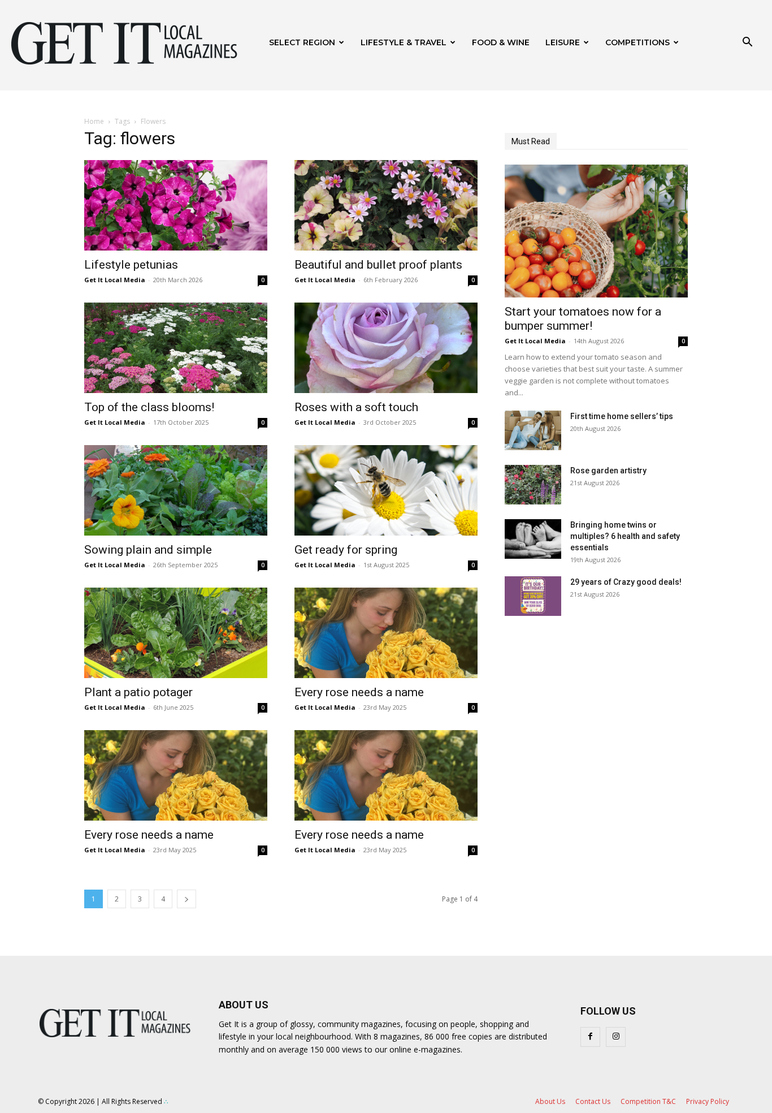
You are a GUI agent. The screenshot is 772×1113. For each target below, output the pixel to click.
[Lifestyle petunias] (175, 205)
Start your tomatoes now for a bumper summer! (583, 319)
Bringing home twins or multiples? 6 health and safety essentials (625, 536)
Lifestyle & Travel (403, 42)
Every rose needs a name (359, 692)
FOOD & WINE (501, 42)
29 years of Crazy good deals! (626, 581)
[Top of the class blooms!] (175, 348)
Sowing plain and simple (148, 549)
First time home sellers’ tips (621, 416)
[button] (747, 43)
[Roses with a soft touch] (386, 348)
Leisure (562, 42)
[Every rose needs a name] (386, 633)
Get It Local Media (114, 279)
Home (94, 121)
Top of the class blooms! (149, 407)
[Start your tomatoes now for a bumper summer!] (596, 231)
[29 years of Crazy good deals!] (533, 596)
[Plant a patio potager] (175, 633)
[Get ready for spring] (386, 490)
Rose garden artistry (608, 470)
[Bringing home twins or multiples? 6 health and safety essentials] (533, 539)
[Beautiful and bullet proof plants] (386, 205)
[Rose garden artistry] (533, 484)
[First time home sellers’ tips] (533, 430)
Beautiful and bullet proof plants (378, 264)
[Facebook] (590, 1037)
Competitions (637, 42)
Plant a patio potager (138, 692)
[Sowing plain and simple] (175, 490)
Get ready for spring (345, 549)
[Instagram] (616, 1037)
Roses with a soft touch (356, 407)
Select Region (302, 42)
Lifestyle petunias (131, 264)
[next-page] (186, 899)
